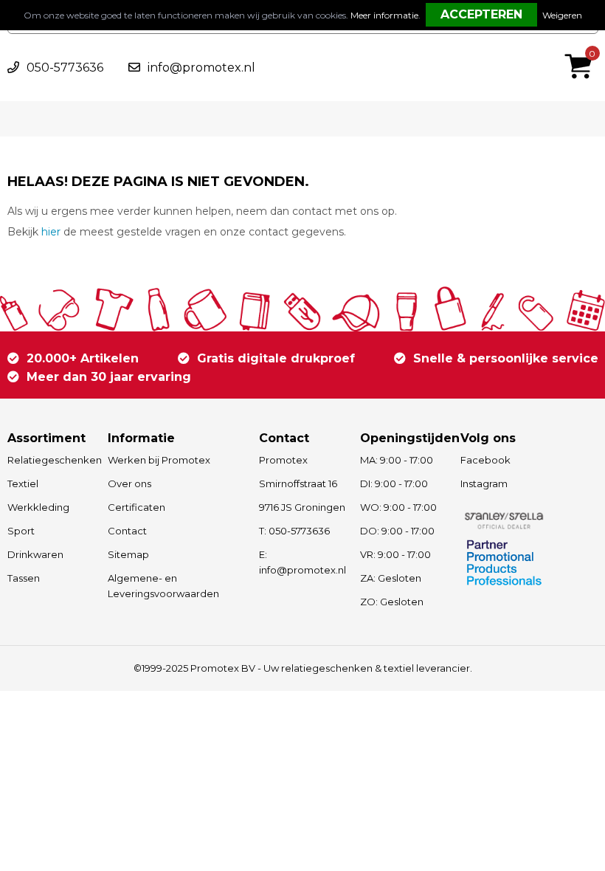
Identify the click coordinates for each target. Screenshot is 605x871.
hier (50, 231)
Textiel (22, 483)
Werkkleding (38, 507)
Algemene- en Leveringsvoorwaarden (163, 585)
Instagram (484, 483)
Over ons (129, 483)
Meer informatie (384, 15)
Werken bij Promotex (159, 460)
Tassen (23, 578)
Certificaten (136, 507)
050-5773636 (65, 68)
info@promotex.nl (201, 68)
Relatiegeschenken (50, 460)
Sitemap (128, 554)
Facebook (485, 460)
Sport (21, 531)
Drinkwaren (35, 554)
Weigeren (562, 15)
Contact (127, 531)
